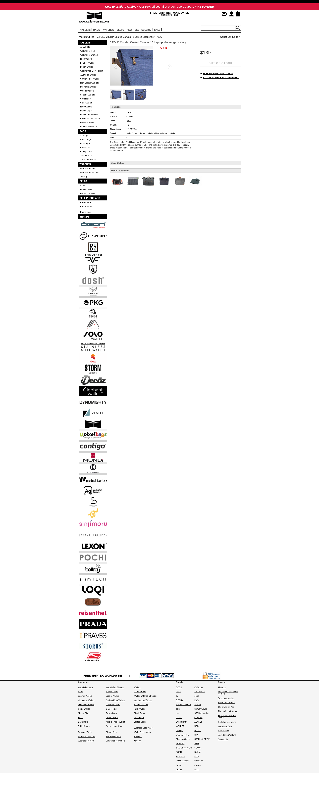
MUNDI (197, 730)
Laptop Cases (86, 151)
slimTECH (180, 756)
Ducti (196, 769)
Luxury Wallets (87, 67)
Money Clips (86, 111)
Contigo (179, 730)
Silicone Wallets (87, 95)
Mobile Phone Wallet (89, 115)
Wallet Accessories (88, 127)
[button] (115, 66)
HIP (196, 735)
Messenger (85, 143)
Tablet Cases (86, 155)
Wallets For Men (87, 51)
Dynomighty (181, 722)
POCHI (179, 752)
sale (157, 29)
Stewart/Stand (200, 709)
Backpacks (85, 147)
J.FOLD (129, 112)
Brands (84, 216)
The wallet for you (226, 707)
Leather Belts (86, 189)
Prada (178, 765)
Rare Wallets (86, 107)
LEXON (197, 748)
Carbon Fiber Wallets (89, 79)
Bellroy (197, 752)
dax (177, 713)
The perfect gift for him (228, 711)
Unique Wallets (87, 91)
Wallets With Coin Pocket (91, 71)
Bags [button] (96, 29)
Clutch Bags (85, 140)
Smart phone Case (88, 159)
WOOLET (180, 743)
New (129, 29)
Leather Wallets (87, 63)
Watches (85, 164)
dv (177, 696)
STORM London (201, 713)
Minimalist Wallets (88, 87)
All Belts (84, 185)
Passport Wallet (87, 123)
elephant (198, 717)
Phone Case (86, 212)
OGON (179, 687)
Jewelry (83, 176)
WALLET (180, 726)
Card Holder (85, 99)
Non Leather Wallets (89, 83)
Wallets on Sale (225, 726)
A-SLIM (197, 704)
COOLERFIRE (182, 735)
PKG (196, 700)
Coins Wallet (86, 103)
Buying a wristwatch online (227, 716)
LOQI (196, 756)
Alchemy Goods (183, 739)
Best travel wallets (226, 698)
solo (178, 709)
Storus (179, 769)
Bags (82, 131)
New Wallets (223, 731)
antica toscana (182, 761)
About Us (222, 687)
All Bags (84, 136)
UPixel (197, 726)
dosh (196, 696)
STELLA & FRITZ (202, 739)
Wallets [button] (85, 29)
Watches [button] (108, 29)
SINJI (196, 743)
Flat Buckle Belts (87, 193)
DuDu (178, 692)
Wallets (85, 42)
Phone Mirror (86, 206)
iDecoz (179, 717)
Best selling (143, 29)
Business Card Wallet (90, 119)
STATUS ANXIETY (184, 748)
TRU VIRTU (199, 692)
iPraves (197, 765)
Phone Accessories (86, 736)
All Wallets (85, 47)
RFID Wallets (86, 59)
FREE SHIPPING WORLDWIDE (218, 74)
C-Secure (198, 687)
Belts (83, 181)
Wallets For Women (89, 55)
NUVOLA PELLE (183, 704)
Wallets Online (86, 36)
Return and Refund (226, 702)
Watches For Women (89, 172)
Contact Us (223, 739)
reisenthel (198, 761)
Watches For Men (88, 168)
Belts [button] (120, 29)
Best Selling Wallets (227, 735)
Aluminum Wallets (88, 75)
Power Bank (85, 202)
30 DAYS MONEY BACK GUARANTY (221, 78)
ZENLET (198, 722)
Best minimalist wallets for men (228, 693)
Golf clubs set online (227, 722)
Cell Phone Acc (89, 198)
